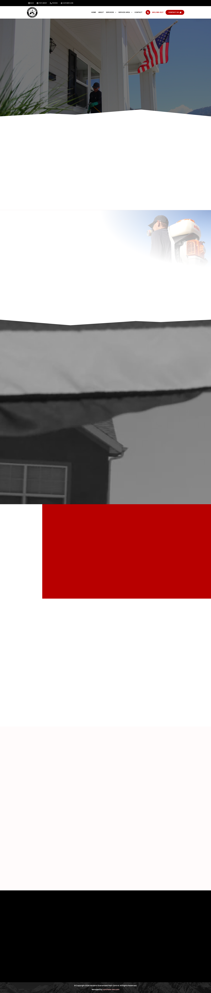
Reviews (55, 3)
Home (93, 12)
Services (110, 12)
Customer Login (68, 3)
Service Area (124, 12)
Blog (32, 3)
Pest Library (43, 3)
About (101, 12)
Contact (138, 12)
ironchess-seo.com (111, 989)
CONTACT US (174, 12)
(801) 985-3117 (157, 12)
